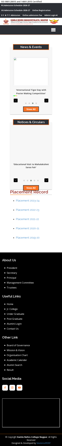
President (12, 268)
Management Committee (20, 282)
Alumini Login (14, 323)
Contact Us (13, 328)
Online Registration (41, 10)
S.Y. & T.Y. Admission (10, 15)
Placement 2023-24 (28, 200)
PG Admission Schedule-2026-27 (15, 5)
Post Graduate (14, 318)
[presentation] (16, 100)
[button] (26, 103)
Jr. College (12, 309)
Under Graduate (15, 314)
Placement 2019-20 (28, 237)
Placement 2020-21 (27, 228)
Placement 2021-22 (27, 219)
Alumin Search (14, 365)
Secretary (12, 272)
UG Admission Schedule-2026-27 (15, 10)
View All (31, 109)
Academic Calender (17, 360)
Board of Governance (18, 345)
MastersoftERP (43, 443)
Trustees (12, 287)
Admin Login (50, 15)
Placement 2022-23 (27, 209)
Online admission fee (32, 15)
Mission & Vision (16, 350)
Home (10, 304)
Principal (11, 277)
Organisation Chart (17, 355)
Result (10, 369)
